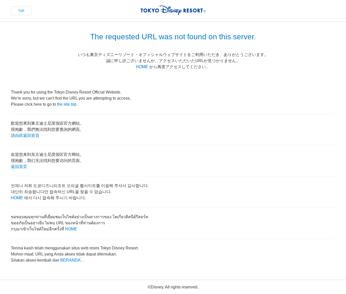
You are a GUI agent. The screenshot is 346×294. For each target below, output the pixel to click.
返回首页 (19, 166)
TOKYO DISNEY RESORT (173, 10)
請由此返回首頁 (25, 135)
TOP (21, 11)
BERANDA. (71, 259)
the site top (66, 103)
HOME (142, 67)
